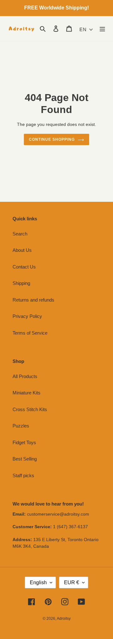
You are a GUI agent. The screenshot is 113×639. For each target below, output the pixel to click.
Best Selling (25, 458)
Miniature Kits (26, 392)
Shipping (21, 283)
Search (20, 233)
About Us (22, 250)
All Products (25, 376)
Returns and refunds (33, 300)
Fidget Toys (24, 442)
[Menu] (102, 28)
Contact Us (24, 266)
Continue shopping (52, 139)
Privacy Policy (27, 316)
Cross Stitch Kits (30, 409)
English (38, 582)
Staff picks (23, 475)
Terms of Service (30, 333)
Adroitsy (64, 618)
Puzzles (21, 425)
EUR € (71, 582)
